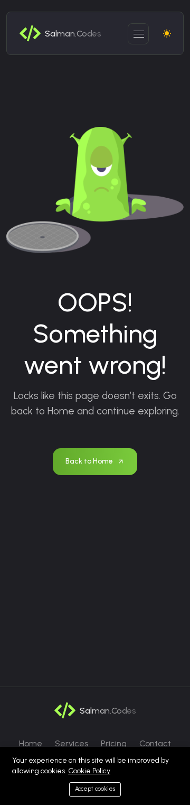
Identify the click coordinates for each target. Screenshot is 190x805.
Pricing (114, 743)
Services (71, 743)
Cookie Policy (89, 770)
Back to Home (89, 461)
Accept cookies (95, 788)
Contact (155, 743)
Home (30, 743)
